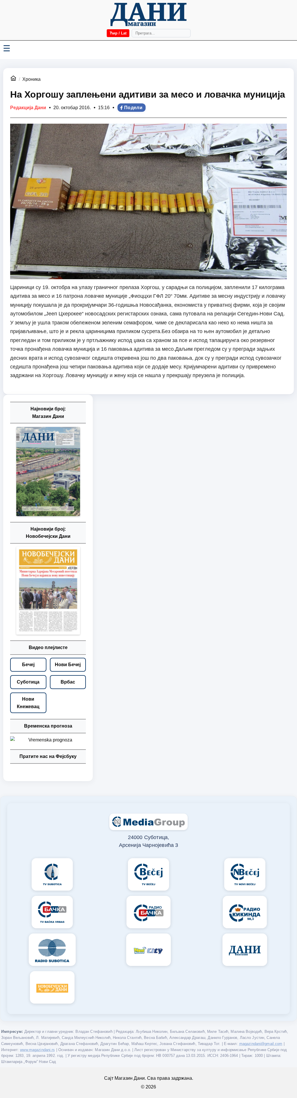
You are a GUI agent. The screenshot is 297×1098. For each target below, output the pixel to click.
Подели (133, 107)
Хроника (31, 79)
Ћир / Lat (118, 33)
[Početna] (148, 14)
